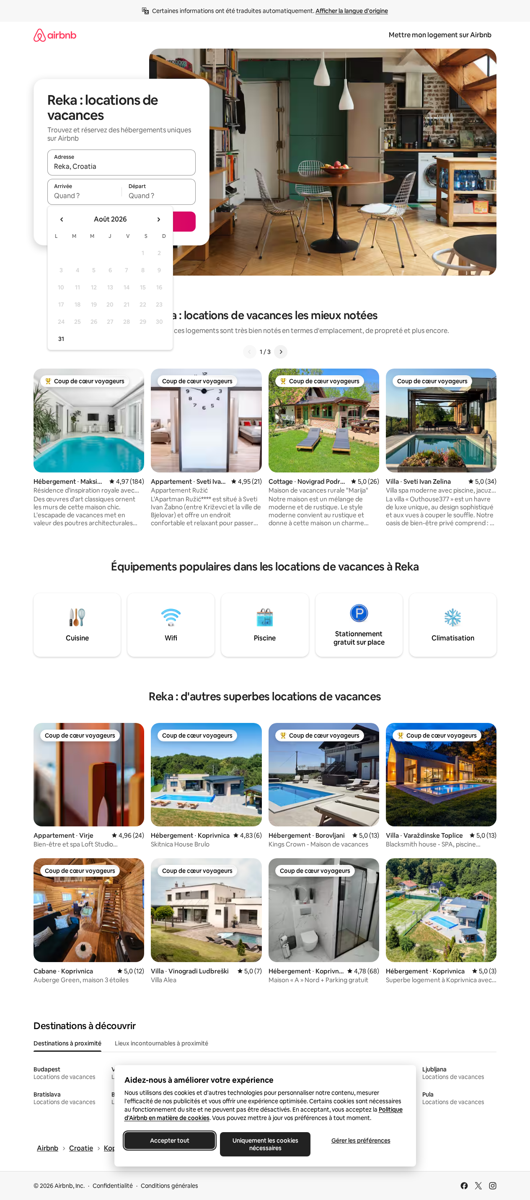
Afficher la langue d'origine (351, 11)
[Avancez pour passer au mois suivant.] (158, 219)
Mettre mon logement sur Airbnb (440, 35)
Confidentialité (113, 1186)
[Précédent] (249, 352)
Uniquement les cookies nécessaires (265, 1144)
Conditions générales (169, 1186)
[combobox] (121, 166)
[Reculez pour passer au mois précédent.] (62, 219)
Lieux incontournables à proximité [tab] (161, 1043)
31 (61, 339)
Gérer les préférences (360, 1140)
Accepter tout (169, 1140)
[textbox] (84, 196)
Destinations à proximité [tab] (67, 1043)
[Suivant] (280, 352)
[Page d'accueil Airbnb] (55, 35)
